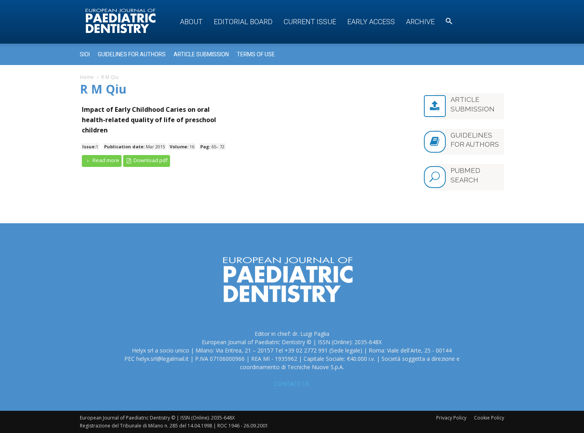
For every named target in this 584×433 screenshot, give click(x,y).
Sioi (85, 54)
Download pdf (150, 160)
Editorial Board (243, 21)
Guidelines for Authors (132, 54)
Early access (371, 21)
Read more (105, 160)
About (191, 21)
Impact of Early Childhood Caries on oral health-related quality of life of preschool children (149, 119)
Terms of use (256, 54)
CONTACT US (291, 383)
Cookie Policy (489, 417)
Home (87, 77)
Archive (420, 21)
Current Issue (310, 21)
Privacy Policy (451, 417)
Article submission (201, 54)
